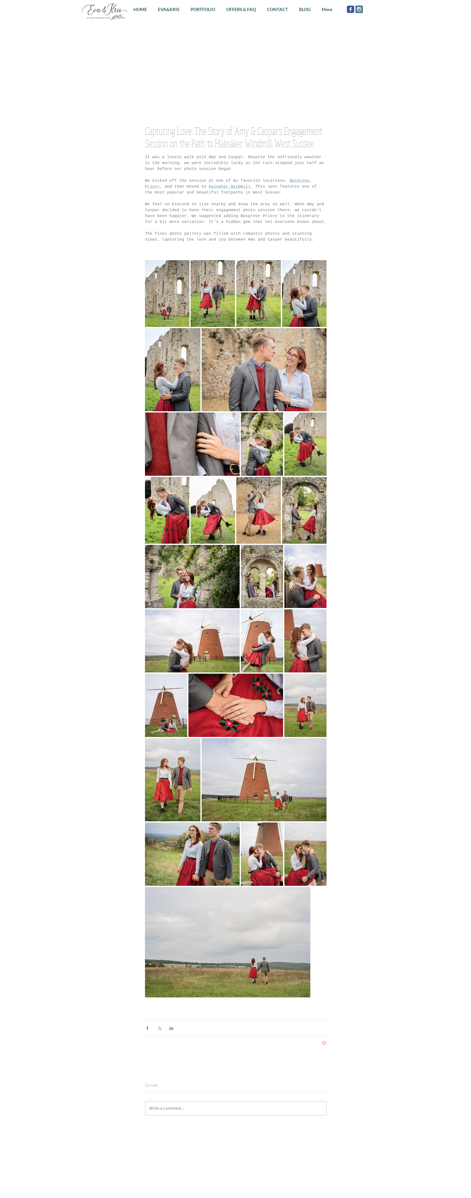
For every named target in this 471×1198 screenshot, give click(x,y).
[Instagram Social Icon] (359, 9)
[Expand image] (167, 293)
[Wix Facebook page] (350, 9)
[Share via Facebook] (147, 1028)
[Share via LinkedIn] (171, 1028)
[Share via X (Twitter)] (159, 1028)
